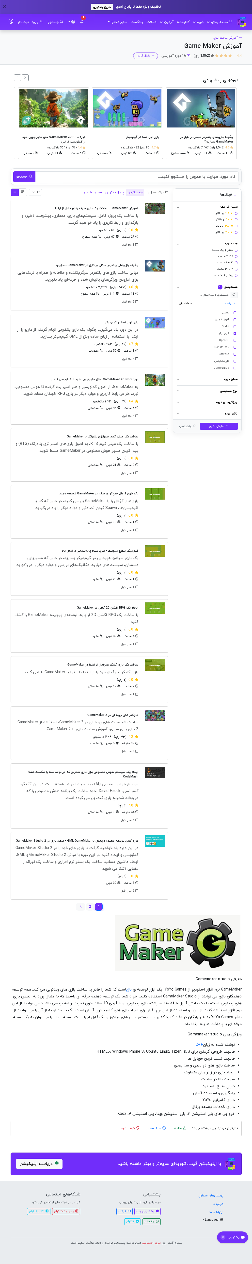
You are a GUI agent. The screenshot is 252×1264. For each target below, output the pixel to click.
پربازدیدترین (114, 192)
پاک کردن (185, 426)
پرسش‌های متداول (211, 1195)
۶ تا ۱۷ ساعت (225, 269)
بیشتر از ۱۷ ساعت (222, 275)
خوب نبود (128, 1128)
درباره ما (218, 1204)
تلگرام (130, 1221)
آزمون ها (166, 22)
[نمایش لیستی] (15, 192)
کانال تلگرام (37, 1211)
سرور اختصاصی (151, 1243)
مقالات (151, 22)
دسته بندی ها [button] (218, 22)
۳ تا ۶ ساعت (225, 263)
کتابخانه (183, 22)
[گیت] (241, 22)
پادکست (137, 22)
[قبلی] (25, 77)
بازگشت (229, 304)
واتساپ (149, 1221)
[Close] (4, 6)
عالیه (178, 1128)
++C (198, 1044)
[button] (81, 22)
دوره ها (198, 22)
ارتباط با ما (216, 1212)
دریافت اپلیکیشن (36, 1164)
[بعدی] (17, 77)
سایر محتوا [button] (119, 22)
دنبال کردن (143, 56)
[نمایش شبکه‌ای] (23, 192)
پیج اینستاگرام (64, 1211)
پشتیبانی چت (145, 1211)
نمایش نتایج (217, 426)
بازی (129, 989)
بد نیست (155, 1128)
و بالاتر (224, 213)
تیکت (122, 1211)
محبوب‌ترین (93, 192)
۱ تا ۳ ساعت (225, 256)
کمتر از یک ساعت (222, 250)
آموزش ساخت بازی (225, 38)
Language (212, 1220)
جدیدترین (134, 192)
